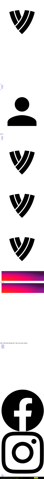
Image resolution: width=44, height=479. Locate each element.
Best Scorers (3, 344)
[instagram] (23, 473)
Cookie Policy (17, 478)
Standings (3, 335)
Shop (2, 139)
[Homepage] (22, 22)
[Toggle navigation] (0, 135)
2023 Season (4, 340)
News (2, 87)
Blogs (2, 88)
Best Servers (3, 346)
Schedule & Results (4, 334)
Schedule (2, 85)
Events (2, 86)
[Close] (43, 478)
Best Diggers (3, 347)
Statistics (2, 336)
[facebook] (23, 431)
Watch (2, 136)
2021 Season (4, 341)
